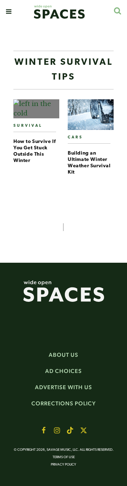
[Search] (117, 11)
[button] (8, 11)
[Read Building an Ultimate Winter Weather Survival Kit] (91, 117)
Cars (75, 137)
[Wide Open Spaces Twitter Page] (83, 430)
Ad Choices (63, 371)
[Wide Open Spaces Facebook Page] (43, 430)
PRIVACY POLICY (63, 465)
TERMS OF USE (64, 457)
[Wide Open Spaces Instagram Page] (57, 430)
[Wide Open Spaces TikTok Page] (70, 430)
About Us (63, 354)
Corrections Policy (63, 403)
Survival (27, 126)
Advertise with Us (63, 387)
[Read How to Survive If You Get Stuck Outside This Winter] (36, 111)
